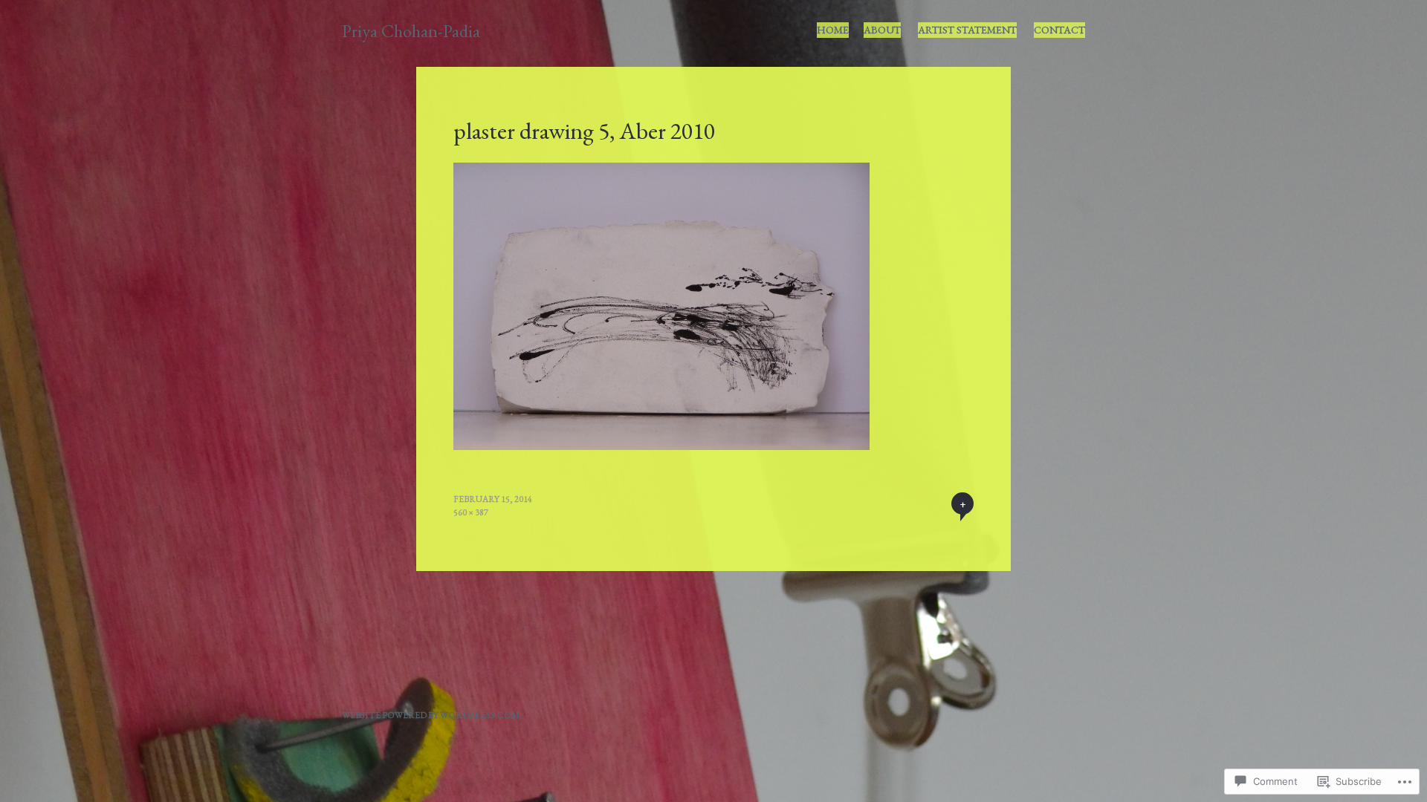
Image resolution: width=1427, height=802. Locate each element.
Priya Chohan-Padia (411, 30)
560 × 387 (470, 512)
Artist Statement (967, 29)
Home (833, 29)
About (882, 29)
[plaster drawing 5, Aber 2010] (661, 445)
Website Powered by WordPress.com (431, 715)
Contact (1059, 29)
